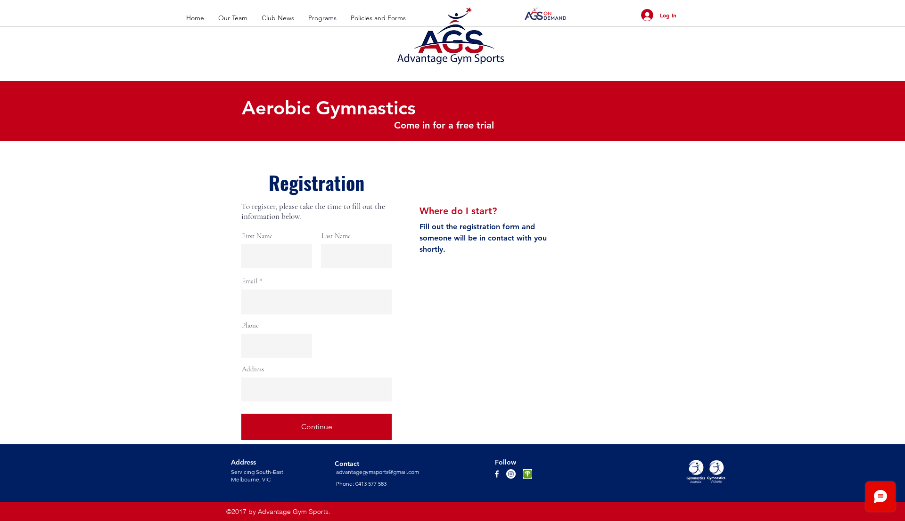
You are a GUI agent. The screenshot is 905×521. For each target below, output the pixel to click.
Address (253, 369)
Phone (250, 325)
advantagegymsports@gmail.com (377, 471)
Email (249, 281)
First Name (257, 236)
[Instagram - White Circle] (511, 474)
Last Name (336, 236)
